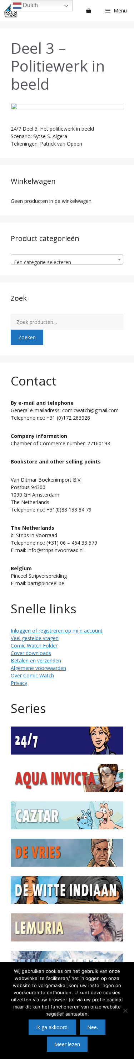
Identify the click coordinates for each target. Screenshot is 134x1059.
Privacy (19, 683)
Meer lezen (67, 1044)
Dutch (29, 5)
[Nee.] (125, 1010)
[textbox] (67, 262)
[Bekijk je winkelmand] (88, 10)
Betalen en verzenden (36, 660)
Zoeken (27, 337)
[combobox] (67, 259)
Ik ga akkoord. (52, 1027)
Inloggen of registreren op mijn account (57, 630)
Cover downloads (31, 653)
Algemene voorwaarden (38, 668)
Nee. (92, 1027)
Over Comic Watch (32, 675)
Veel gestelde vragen (35, 638)
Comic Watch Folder (34, 645)
